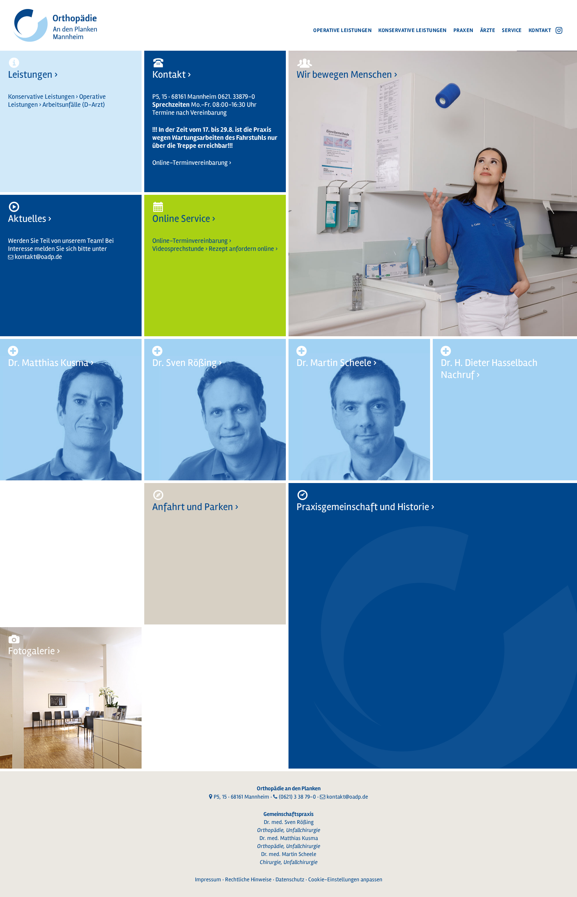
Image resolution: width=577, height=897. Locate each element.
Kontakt (540, 30)
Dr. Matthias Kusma (48, 363)
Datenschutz (289, 879)
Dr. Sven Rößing (184, 363)
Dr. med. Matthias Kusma (288, 838)
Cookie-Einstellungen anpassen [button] (345, 879)
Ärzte (488, 30)
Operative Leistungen (342, 30)
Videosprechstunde (178, 249)
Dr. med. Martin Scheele (288, 854)
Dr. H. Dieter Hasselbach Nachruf (489, 369)
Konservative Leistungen (412, 30)
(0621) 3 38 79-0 (297, 796)
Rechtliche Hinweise (248, 879)
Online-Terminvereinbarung (190, 162)
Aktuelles (27, 218)
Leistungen (30, 74)
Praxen (463, 30)
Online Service (181, 218)
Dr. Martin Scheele (334, 363)
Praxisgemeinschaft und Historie (363, 507)
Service (512, 30)
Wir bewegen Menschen (344, 74)
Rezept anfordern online (241, 249)
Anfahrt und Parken (192, 507)
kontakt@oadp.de (38, 257)
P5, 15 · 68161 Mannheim (241, 796)
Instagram (559, 30)
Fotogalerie (31, 651)
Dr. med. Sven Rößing (289, 822)
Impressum (208, 879)
